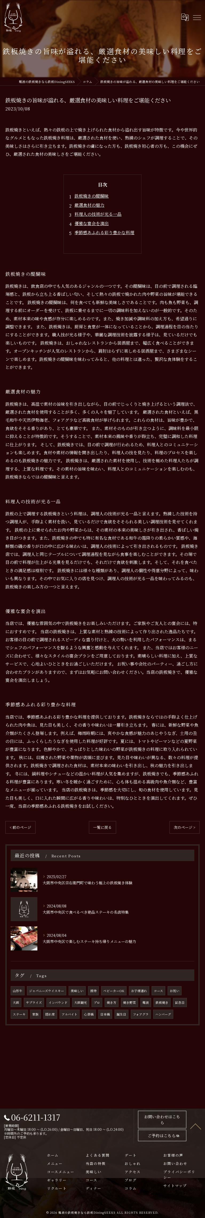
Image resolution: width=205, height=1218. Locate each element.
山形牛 (17, 991)
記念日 (180, 1002)
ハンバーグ (163, 1014)
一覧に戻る (102, 827)
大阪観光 (80, 1002)
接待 (93, 991)
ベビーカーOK (113, 991)
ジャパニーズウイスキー (46, 991)
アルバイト (69, 1014)
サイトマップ (175, 1185)
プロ (97, 1002)
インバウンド (58, 1002)
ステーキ (19, 1014)
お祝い (174, 991)
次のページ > (184, 827)
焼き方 (111, 1002)
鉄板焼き (162, 1002)
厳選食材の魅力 (89, 205)
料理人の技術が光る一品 (97, 214)
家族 (35, 1014)
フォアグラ (141, 1014)
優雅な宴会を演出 (91, 223)
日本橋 (105, 1014)
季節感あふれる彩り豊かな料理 (104, 232)
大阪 (16, 1002)
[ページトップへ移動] (195, 1126)
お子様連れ (139, 991)
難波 (146, 1002)
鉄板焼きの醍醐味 (91, 196)
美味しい (77, 991)
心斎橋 (89, 1014)
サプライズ (34, 1002)
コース (158, 991)
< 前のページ (20, 827)
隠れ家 (50, 1014)
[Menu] (197, 17)
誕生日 (121, 1014)
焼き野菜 (129, 1002)
